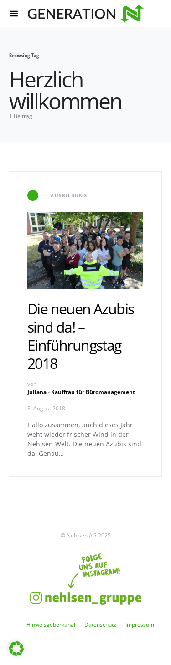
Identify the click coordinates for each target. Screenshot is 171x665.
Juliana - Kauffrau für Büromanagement (81, 392)
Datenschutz (100, 625)
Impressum (139, 625)
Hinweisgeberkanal (50, 625)
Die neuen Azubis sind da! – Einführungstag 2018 (80, 336)
